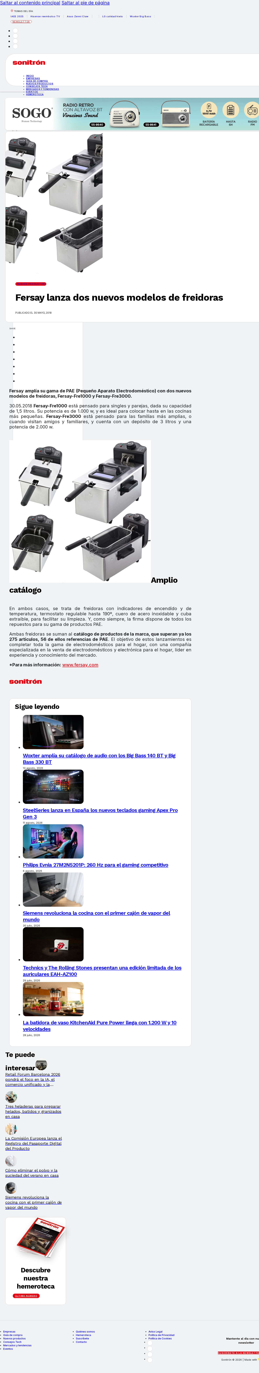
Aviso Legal (155, 1331)
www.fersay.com (80, 664)
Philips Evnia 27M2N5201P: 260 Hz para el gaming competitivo (95, 865)
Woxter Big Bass (127, 16)
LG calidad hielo (99, 16)
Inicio (30, 76)
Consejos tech (37, 86)
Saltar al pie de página (86, 2)
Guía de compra (37, 81)
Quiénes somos (85, 1331)
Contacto (81, 1341)
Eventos (8, 1348)
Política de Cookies (160, 1338)
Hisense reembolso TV (32, 16)
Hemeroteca (35, 94)
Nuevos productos (39, 83)
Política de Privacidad (161, 1335)
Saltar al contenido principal (30, 2)
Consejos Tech (12, 1341)
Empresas (33, 78)
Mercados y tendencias (42, 89)
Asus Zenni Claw (65, 16)
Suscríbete (82, 1338)
